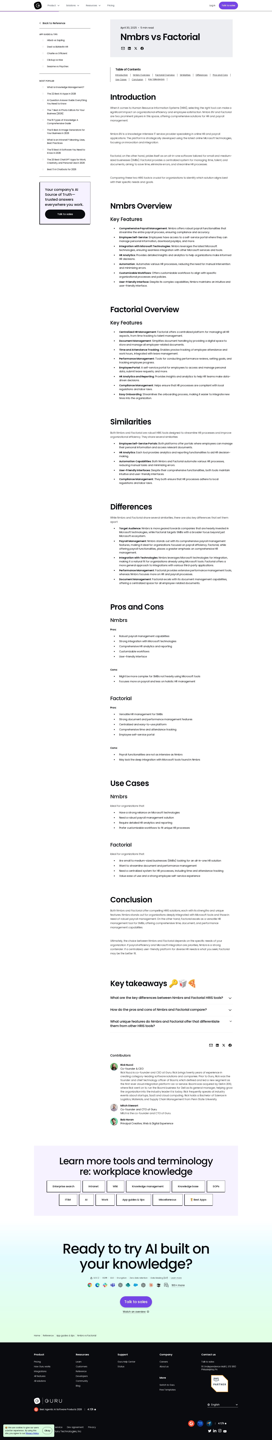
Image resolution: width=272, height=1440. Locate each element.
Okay (47, 1430)
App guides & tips (65, 1335)
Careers (164, 1361)
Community (82, 1381)
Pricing (110, 5)
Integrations (40, 1371)
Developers (82, 1376)
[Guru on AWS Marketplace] (219, 1383)
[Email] (123, 48)
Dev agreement (75, 1427)
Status (121, 1366)
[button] (53, 5)
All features (39, 1376)
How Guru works (42, 1366)
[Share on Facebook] (142, 48)
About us (164, 1366)
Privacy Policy (32, 1433)
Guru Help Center (126, 1361)
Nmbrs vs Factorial (86, 1335)
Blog (78, 1385)
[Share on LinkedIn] (129, 48)
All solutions (40, 1381)
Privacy (92, 1427)
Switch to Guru (167, 1385)
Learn (78, 1361)
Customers (81, 1366)
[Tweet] (135, 48)
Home (37, 1335)
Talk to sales (228, 5)
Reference (48, 1335)
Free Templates (168, 1389)
